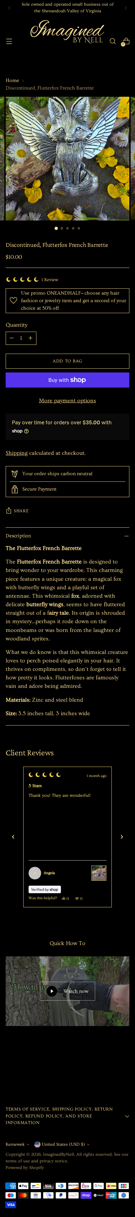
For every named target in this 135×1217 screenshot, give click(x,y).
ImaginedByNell (58, 1154)
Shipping (17, 453)
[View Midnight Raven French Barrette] (98, 873)
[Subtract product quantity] (11, 338)
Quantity (16, 325)
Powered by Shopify (25, 1167)
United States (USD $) (63, 1144)
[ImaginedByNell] (66, 41)
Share (21, 510)
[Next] (125, 8)
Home (12, 80)
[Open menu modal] (9, 41)
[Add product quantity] (30, 338)
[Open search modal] (112, 41)
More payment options (67, 400)
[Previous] (9, 8)
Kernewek (15, 1144)
